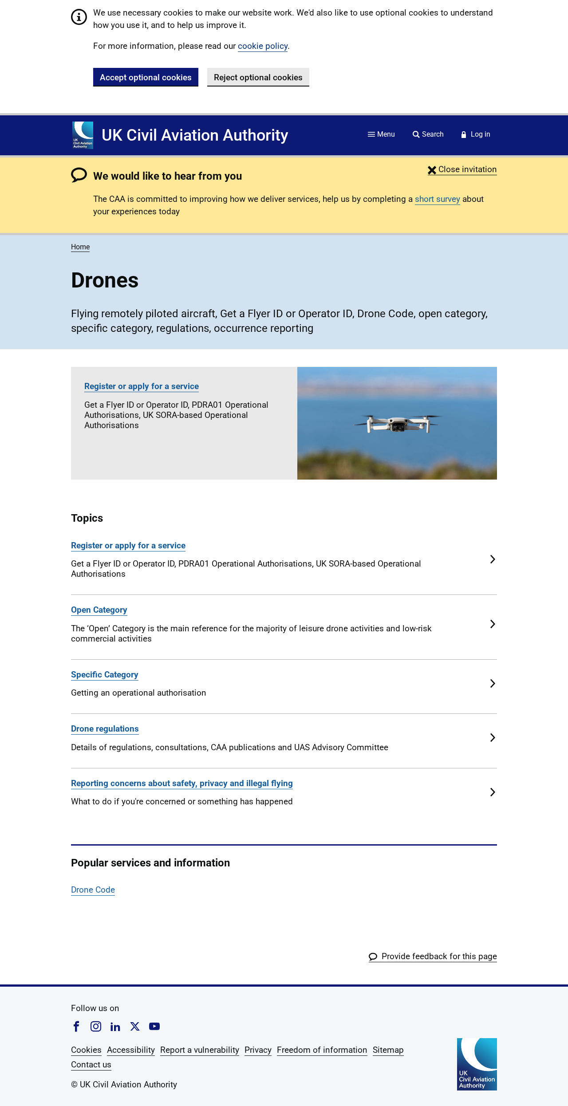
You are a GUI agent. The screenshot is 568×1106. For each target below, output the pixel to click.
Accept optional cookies (146, 77)
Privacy (258, 1050)
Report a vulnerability (199, 1050)
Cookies (86, 1050)
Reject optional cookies (258, 77)
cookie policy (263, 46)
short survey (437, 199)
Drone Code (93, 890)
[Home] (83, 135)
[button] (462, 169)
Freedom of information (322, 1050)
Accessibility (131, 1050)
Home (80, 247)
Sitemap (388, 1050)
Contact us (91, 1064)
